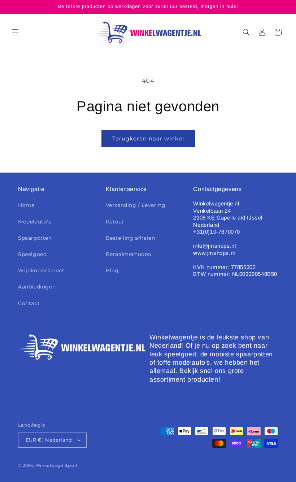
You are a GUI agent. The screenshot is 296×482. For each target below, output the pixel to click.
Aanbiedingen (37, 286)
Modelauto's (34, 221)
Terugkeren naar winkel (148, 138)
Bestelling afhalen (130, 238)
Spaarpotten (35, 238)
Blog (112, 270)
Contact (29, 303)
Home (26, 205)
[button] (15, 32)
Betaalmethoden (128, 254)
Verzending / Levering (136, 205)
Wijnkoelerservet (41, 270)
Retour (115, 221)
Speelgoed (32, 254)
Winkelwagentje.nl (56, 465)
